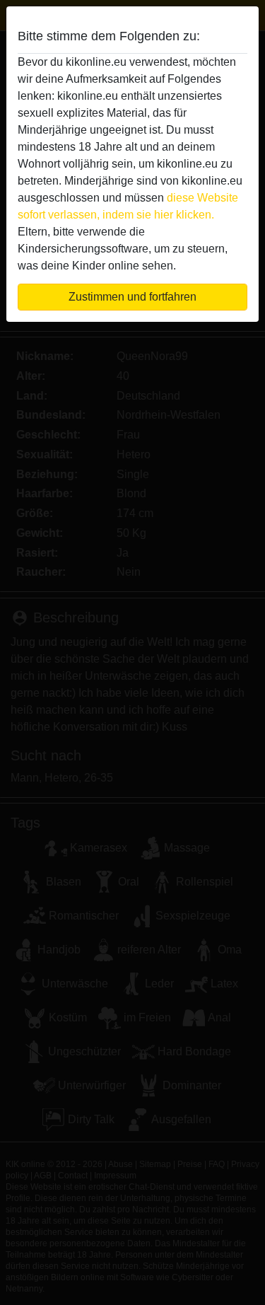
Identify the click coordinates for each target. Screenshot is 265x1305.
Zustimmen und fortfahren (132, 297)
